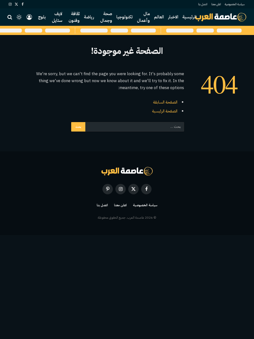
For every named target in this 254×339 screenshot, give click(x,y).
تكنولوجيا (124, 17)
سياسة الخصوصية (235, 4)
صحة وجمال (106, 17)
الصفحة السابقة (165, 102)
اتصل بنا (202, 4)
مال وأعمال (143, 17)
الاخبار (173, 17)
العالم (159, 17)
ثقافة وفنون (74, 17)
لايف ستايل (57, 17)
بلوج (42, 17)
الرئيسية (189, 17)
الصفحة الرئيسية (164, 111)
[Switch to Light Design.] (19, 17)
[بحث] (10, 17)
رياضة (89, 17)
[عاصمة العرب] (221, 17)
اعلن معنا (216, 4)
